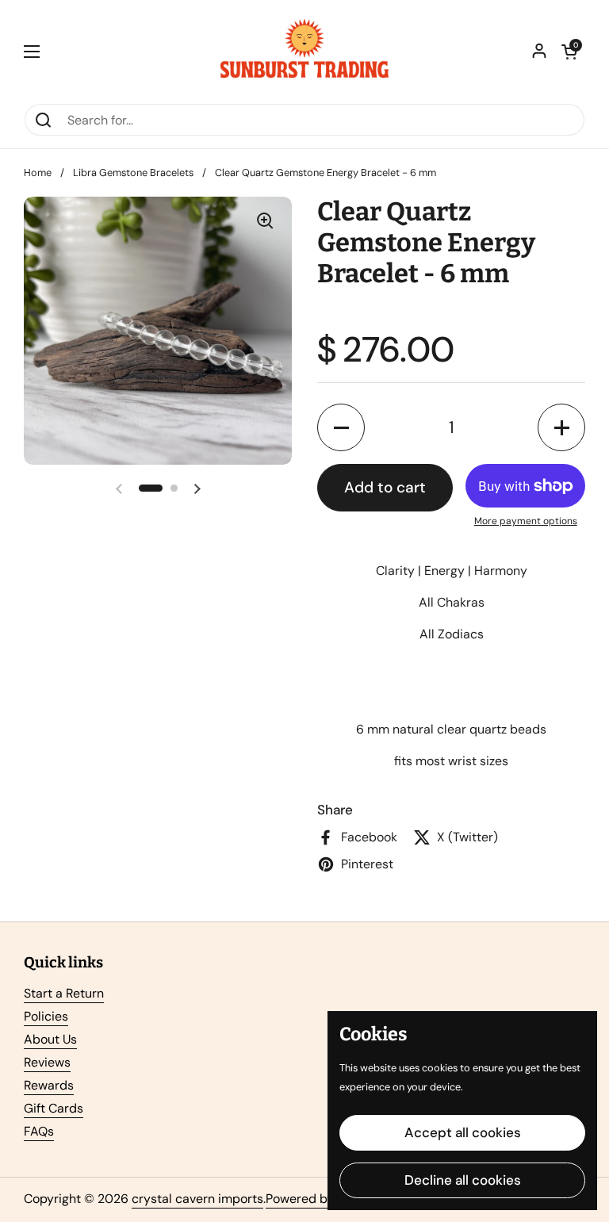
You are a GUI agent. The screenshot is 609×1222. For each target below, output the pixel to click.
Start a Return (64, 993)
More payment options (525, 521)
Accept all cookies (462, 1132)
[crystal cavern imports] (304, 51)
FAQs (39, 1131)
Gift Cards (53, 1108)
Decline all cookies (462, 1180)
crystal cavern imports (197, 1198)
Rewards (49, 1085)
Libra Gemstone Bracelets (133, 172)
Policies (46, 1016)
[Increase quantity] (561, 427)
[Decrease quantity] (341, 427)
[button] (569, 51)
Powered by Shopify (323, 1198)
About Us (50, 1039)
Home (38, 172)
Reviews (47, 1062)
